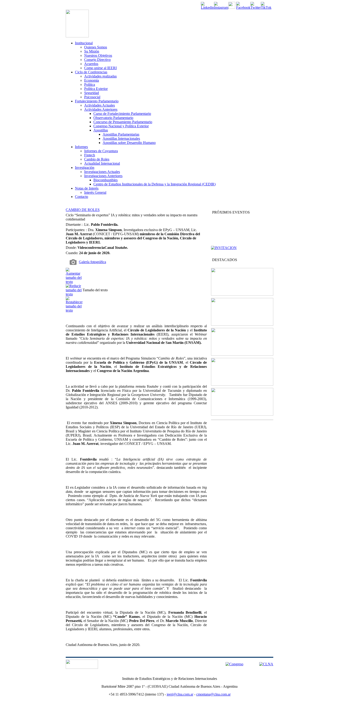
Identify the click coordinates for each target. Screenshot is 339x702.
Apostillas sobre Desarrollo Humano (129, 143)
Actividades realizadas (100, 76)
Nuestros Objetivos (98, 55)
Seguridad (91, 93)
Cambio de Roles (96, 159)
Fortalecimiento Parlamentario (97, 101)
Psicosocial (92, 97)
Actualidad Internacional (102, 163)
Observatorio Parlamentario (113, 118)
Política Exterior (96, 89)
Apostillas (100, 130)
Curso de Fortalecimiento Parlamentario (122, 114)
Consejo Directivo (97, 60)
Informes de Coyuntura (101, 151)
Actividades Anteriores (100, 109)
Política (89, 84)
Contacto (81, 197)
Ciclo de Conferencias (91, 72)
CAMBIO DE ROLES (83, 210)
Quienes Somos (95, 47)
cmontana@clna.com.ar (213, 694)
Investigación (84, 168)
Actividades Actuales (99, 105)
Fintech (89, 155)
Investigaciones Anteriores (103, 176)
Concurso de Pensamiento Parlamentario (122, 122)
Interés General (95, 192)
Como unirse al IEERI (100, 68)
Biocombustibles (105, 180)
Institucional (84, 43)
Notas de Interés (86, 188)
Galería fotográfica (92, 262)
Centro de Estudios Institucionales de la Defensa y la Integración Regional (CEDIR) (154, 184)
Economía (91, 80)
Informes (81, 147)
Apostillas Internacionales (121, 138)
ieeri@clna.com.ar (180, 694)
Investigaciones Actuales (102, 172)
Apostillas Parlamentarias (121, 134)
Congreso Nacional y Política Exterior (121, 126)
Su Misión (91, 51)
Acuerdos (91, 64)
